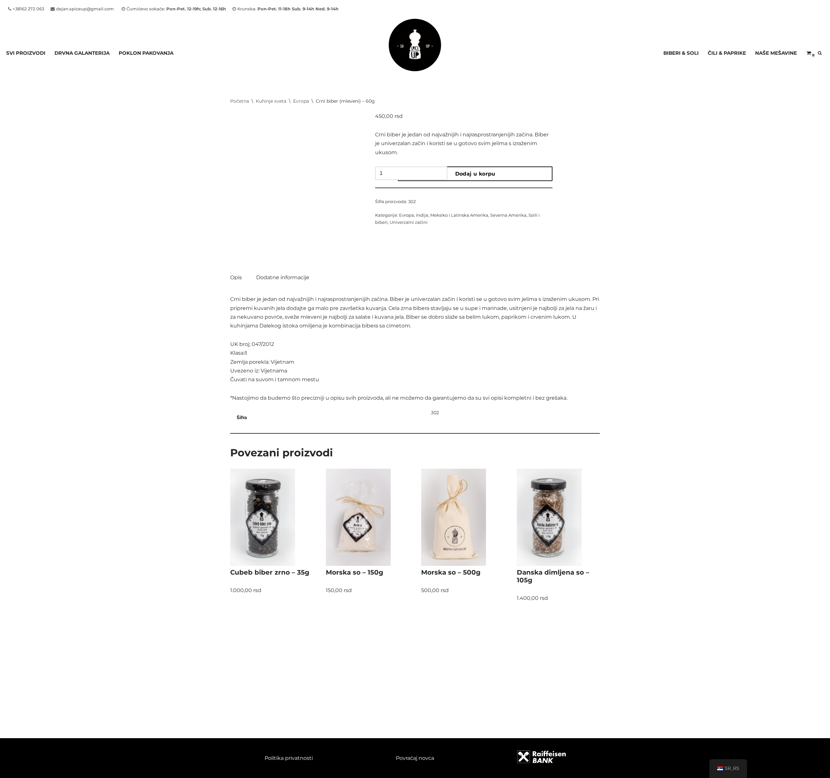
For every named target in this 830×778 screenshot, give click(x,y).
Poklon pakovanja (146, 53)
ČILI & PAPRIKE (727, 53)
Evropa (301, 101)
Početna (239, 101)
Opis (236, 277)
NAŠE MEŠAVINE (776, 53)
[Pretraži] (820, 53)
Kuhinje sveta (271, 101)
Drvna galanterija (82, 53)
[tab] (236, 277)
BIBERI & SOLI (681, 53)
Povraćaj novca (415, 758)
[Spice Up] (415, 53)
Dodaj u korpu (475, 174)
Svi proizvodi (25, 53)
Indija (422, 215)
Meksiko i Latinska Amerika (459, 215)
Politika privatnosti (289, 758)
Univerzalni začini (409, 222)
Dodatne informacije (282, 277)
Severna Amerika (508, 215)
